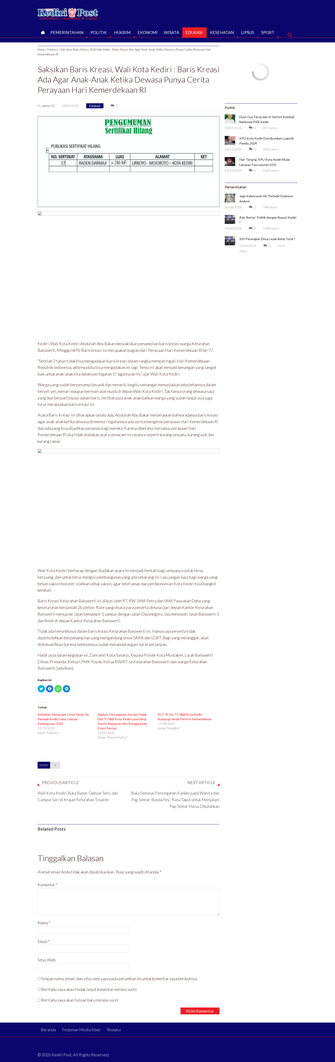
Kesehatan (222, 32)
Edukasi (194, 32)
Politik (98, 32)
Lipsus (247, 32)
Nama (44, 922)
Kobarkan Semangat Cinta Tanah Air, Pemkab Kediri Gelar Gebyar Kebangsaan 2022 (63, 718)
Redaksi (114, 1029)
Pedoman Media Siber (81, 1029)
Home (41, 49)
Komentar (47, 884)
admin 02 (48, 106)
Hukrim (122, 32)
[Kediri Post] (68, 13)
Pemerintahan (66, 32)
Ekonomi (148, 32)
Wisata (171, 32)
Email (44, 941)
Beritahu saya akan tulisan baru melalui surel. (80, 999)
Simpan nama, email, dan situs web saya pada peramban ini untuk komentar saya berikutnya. (119, 978)
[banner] (128, 160)
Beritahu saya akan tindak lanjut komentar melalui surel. (89, 989)
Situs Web (47, 959)
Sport (267, 32)
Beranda (42, 34)
